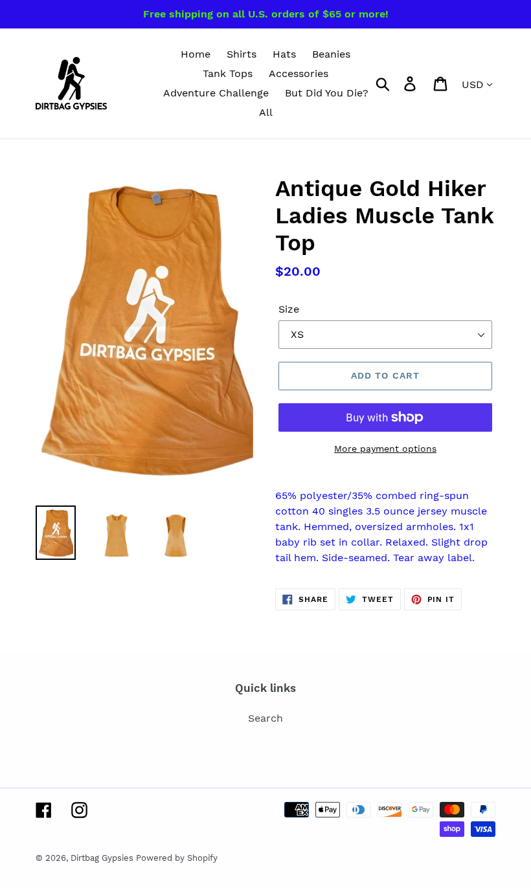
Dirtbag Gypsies (103, 858)
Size (288, 309)
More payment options (385, 448)
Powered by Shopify (177, 858)
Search (265, 718)
